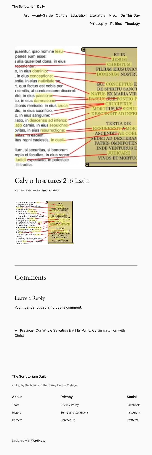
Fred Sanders (50, 190)
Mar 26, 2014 (23, 190)
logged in (43, 307)
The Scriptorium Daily (28, 6)
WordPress (38, 440)
